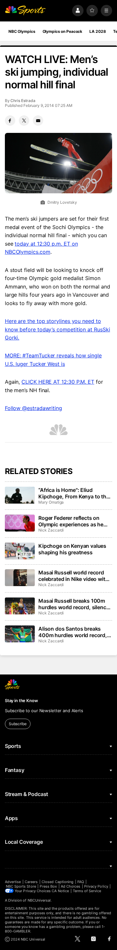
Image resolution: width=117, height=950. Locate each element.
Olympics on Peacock (63, 31)
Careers (31, 881)
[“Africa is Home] (20, 495)
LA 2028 (97, 31)
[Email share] (38, 120)
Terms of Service (87, 891)
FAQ (80, 881)
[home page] (25, 10)
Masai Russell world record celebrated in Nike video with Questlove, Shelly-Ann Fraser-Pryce (75, 575)
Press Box (48, 886)
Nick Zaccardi (51, 530)
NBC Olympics (21, 31)
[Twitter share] (24, 120)
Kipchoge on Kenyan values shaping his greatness (72, 549)
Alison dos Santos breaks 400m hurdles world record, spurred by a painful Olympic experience (73, 631)
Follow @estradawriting (33, 408)
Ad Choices (71, 886)
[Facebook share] (10, 120)
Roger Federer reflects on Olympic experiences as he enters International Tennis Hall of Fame (71, 521)
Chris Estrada (22, 100)
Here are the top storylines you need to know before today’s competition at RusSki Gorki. (57, 329)
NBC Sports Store (21, 886)
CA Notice (60, 891)
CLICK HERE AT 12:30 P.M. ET (57, 382)
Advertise (13, 881)
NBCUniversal (39, 900)
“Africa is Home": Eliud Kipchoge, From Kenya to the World (73, 493)
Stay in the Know (21, 700)
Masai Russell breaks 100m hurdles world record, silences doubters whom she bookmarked (75, 603)
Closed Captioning (57, 881)
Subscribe (18, 723)
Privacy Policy (96, 886)
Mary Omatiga (51, 502)
